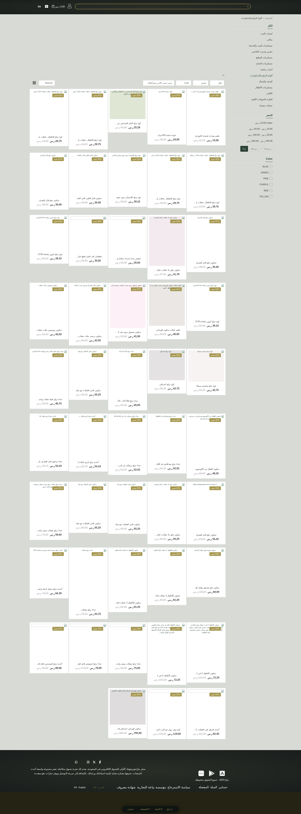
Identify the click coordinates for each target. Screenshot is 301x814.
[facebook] (100, 762)
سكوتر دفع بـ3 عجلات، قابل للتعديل (165, 270)
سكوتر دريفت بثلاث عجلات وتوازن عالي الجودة (81, 336)
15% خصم (176, 221)
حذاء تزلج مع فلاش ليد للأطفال (167, 464)
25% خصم (136, 355)
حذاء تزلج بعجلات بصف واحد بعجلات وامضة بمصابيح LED (37, 530)
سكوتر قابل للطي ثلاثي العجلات (88, 198)
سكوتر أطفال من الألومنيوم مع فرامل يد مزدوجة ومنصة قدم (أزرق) (190, 469)
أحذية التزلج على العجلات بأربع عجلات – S (201, 729)
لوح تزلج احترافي (166, 384)
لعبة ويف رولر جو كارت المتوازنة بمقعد (163, 729)
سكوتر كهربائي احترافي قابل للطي (126, 729)
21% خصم (136, 289)
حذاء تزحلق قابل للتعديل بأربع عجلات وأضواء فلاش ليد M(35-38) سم (32, 461)
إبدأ (244, 149)
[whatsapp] (76, 762)
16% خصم (58, 554)
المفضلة (144, 809)
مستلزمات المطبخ (264, 57)
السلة (157, 809)
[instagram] (88, 762)
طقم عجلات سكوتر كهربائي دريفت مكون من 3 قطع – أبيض (154, 330)
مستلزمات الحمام (264, 63)
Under (263, 123)
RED (266, 190)
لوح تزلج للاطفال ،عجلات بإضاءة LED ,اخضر (43, 137)
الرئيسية (268, 18)
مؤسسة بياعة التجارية (151, 787)
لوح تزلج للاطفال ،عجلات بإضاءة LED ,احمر (161, 198)
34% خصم (97, 159)
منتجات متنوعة (265, 105)
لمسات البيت (266, 33)
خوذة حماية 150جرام (167, 135)
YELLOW (263, 196)
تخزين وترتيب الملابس (262, 51)
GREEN (264, 172)
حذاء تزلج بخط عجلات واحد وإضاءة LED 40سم (42, 399)
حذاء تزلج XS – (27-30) (128, 401)
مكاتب (269, 39)
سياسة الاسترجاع (179, 787)
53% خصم (215, 554)
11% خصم (58, 629)
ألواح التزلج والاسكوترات (261, 75)
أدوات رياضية (266, 69)
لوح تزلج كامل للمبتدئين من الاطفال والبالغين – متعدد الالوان (115, 123)
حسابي (130, 809)
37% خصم (176, 95)
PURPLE (264, 184)
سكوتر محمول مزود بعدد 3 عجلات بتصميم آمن (121, 332)
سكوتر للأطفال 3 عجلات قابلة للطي (164, 595)
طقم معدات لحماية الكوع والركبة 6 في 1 (201, 136)
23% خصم (215, 355)
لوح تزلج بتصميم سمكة (206, 386)
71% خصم (97, 629)
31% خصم (97, 95)
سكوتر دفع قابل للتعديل (49, 200)
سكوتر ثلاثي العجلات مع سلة (88, 390)
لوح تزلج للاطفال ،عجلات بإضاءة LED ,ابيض (83, 140)
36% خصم (97, 221)
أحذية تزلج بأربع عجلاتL (88, 462)
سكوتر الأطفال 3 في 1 (206, 673)
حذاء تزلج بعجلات (88, 610)
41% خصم (176, 289)
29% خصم (215, 95)
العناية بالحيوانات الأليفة (261, 99)
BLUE (265, 166)
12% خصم (176, 695)
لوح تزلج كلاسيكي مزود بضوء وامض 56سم (122, 197)
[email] (82, 762)
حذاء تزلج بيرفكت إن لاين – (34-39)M (124, 465)
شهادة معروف (126, 787)
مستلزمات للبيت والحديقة (260, 45)
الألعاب (269, 93)
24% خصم (176, 554)
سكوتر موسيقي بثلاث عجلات (49, 330)
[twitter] (94, 762)
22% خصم (136, 159)
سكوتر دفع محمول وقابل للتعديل (205, 587)
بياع (168, 809)
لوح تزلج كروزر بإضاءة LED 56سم (47, 254)
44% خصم (136, 221)
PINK (265, 178)
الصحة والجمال (265, 81)
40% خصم (136, 95)
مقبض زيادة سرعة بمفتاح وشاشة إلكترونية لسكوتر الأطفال (115, 258)
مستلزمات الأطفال (263, 87)
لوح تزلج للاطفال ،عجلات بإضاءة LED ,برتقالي (199, 202)
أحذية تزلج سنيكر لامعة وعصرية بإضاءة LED (43, 589)
